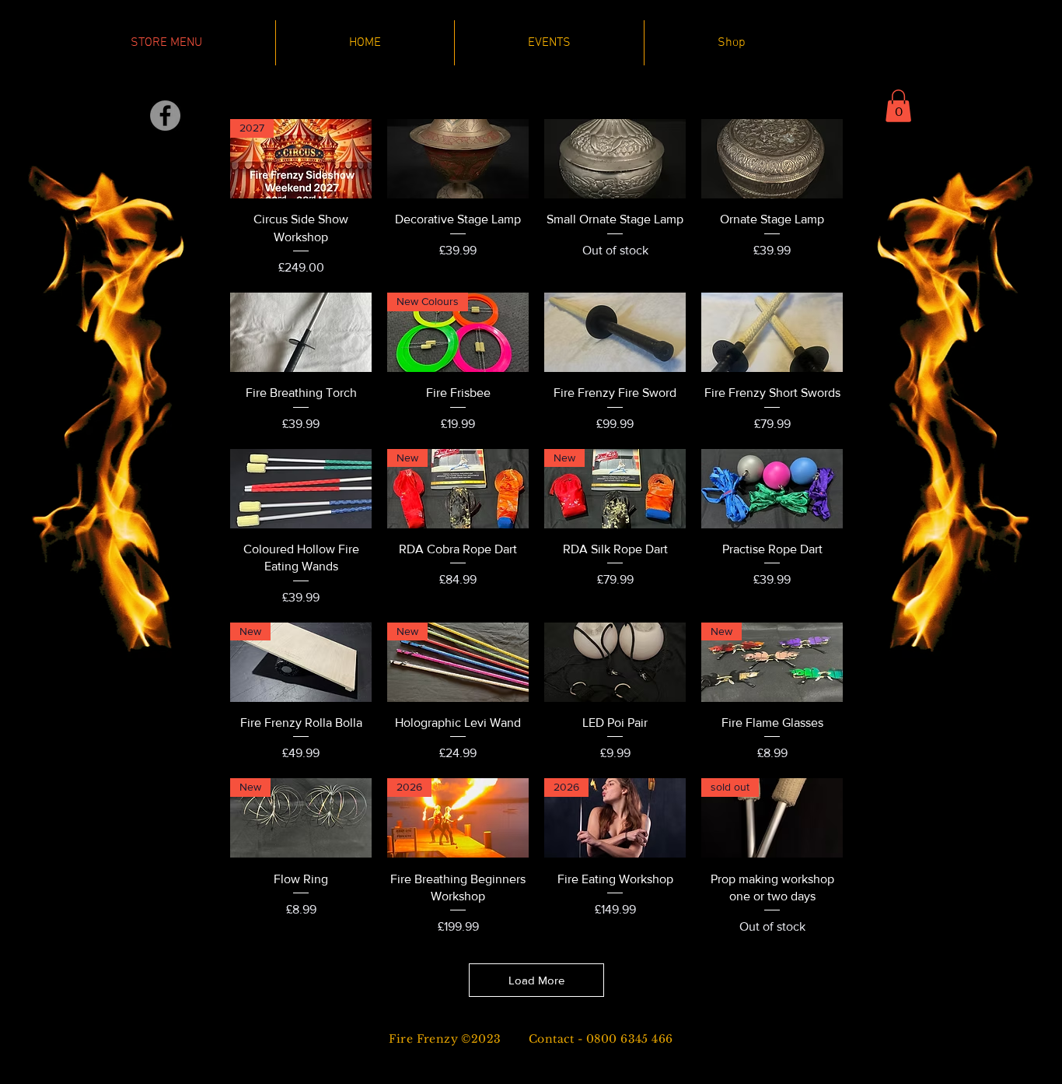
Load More (536, 980)
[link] (898, 105)
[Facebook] (165, 115)
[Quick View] (458, 158)
